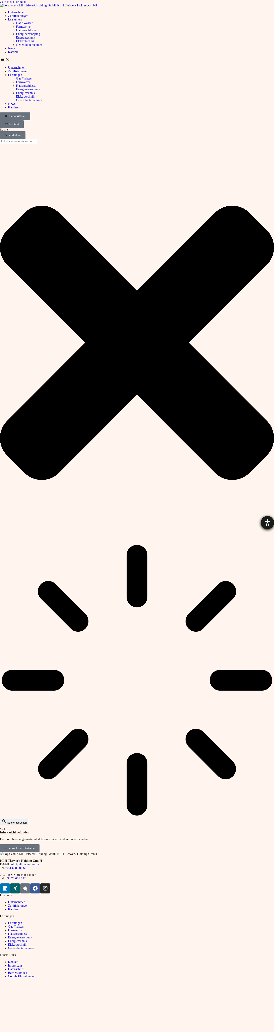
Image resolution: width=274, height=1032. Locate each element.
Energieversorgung (28, 34)
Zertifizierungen (18, 15)
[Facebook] (35, 888)
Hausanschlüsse (26, 30)
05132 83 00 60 (16, 868)
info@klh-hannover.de (24, 864)
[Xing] (15, 888)
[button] (137, 60)
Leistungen (15, 19)
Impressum (15, 965)
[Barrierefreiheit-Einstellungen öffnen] (267, 522)
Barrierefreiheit (17, 972)
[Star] (25, 888)
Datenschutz (16, 969)
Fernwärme (23, 26)
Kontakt (13, 962)
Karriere (13, 52)
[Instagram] (45, 888)
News (11, 48)
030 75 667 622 (16, 878)
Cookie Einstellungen (21, 976)
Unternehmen (16, 12)
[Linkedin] (5, 888)
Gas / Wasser (24, 23)
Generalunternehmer (29, 44)
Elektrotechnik (25, 41)
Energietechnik (25, 37)
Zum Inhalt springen (13, 1)
